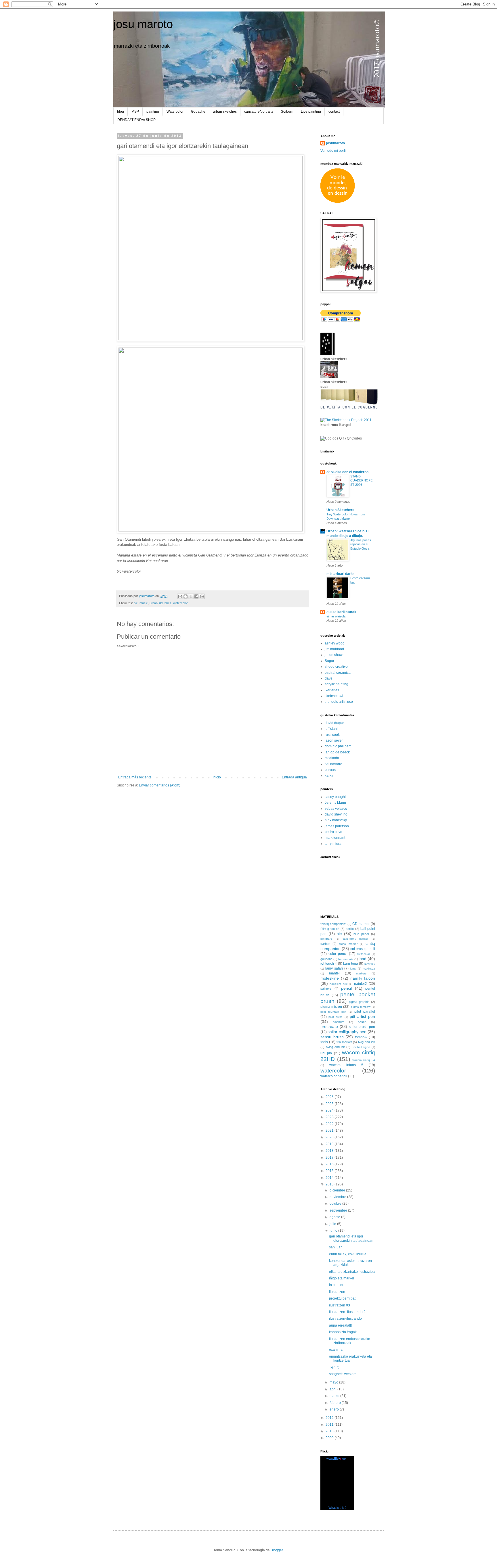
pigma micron (331, 1007)
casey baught (335, 797)
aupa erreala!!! (340, 1325)
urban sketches (225, 112)
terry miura (333, 844)
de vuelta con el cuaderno (347, 472)
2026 (330, 1097)
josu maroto (143, 24)
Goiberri (287, 112)
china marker (348, 943)
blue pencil (361, 934)
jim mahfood (334, 649)
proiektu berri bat (342, 1298)
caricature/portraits (258, 112)
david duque (334, 723)
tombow (361, 1037)
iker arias (332, 690)
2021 (330, 1131)
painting (152, 112)
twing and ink (335, 1047)
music (143, 603)
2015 (330, 1171)
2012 (330, 1418)
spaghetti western (343, 1374)
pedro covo (333, 832)
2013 (330, 1184)
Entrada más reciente (135, 777)
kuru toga (350, 964)
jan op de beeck (337, 752)
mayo (334, 1382)
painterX (360, 984)
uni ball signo (361, 1047)
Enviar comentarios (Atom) (159, 785)
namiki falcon (362, 978)
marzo (335, 1396)
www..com (337, 1458)
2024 (330, 1110)
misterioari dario (339, 574)
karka (329, 776)
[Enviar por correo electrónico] (180, 596)
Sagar (329, 661)
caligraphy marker (355, 938)
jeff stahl (331, 729)
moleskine (329, 978)
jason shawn (335, 655)
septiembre (339, 1210)
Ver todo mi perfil (333, 151)
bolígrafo (326, 938)
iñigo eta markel (341, 1278)
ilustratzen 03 (339, 1305)
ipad (362, 958)
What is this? (337, 1507)
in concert (336, 1285)
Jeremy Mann (335, 803)
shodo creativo (336, 667)
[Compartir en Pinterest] (202, 596)
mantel (334, 973)
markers (361, 973)
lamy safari (334, 968)
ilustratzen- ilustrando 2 (347, 1312)
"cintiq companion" (333, 924)
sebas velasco (336, 809)
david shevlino (336, 814)
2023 (330, 1117)
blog (120, 112)
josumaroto (335, 143)
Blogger (277, 1550)
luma (353, 968)
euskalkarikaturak (341, 612)
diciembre (338, 1190)
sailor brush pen (362, 1027)
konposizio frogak (343, 1332)
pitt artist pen (362, 1016)
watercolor (180, 603)
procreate (329, 1026)
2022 (330, 1124)
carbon (325, 943)
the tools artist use (339, 702)
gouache (326, 959)
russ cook (332, 735)
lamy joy (369, 963)
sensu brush (332, 1037)
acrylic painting (336, 684)
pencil (346, 988)
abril (333, 1389)
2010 (330, 1431)
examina (336, 1350)
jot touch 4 (328, 964)
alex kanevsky (336, 820)
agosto (335, 1217)
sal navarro (333, 764)
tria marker (344, 1042)
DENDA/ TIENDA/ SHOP (136, 120)
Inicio (217, 777)
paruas (330, 770)
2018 (330, 1151)
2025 (330, 1104)
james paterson (337, 826)
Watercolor (175, 112)
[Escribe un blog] (185, 596)
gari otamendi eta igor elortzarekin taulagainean (351, 1238)
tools (324, 1042)
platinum (338, 1022)
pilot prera (335, 1016)
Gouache (198, 112)
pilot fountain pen (333, 1011)
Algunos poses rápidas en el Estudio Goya (360, 544)
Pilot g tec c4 (329, 928)
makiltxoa (369, 968)
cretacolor (363, 953)
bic (136, 603)
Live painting (311, 112)
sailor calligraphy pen (347, 1031)
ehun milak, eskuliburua (347, 1254)
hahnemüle (345, 959)
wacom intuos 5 (346, 1065)
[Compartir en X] (191, 596)
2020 (330, 1137)
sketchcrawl (334, 696)
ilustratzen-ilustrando (345, 1319)
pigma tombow (360, 1006)
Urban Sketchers (340, 510)
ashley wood (335, 643)
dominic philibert (338, 746)
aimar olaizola (335, 616)
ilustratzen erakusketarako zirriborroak (349, 1341)
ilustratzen (337, 1292)
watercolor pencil (333, 1076)
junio (334, 1231)
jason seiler (334, 740)
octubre (336, 1204)
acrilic (350, 928)
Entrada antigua (294, 777)
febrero (336, 1403)
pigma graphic (359, 1001)
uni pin (326, 1053)
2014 (330, 1178)
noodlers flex (338, 983)
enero (335, 1409)
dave (328, 678)
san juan (336, 1247)
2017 (330, 1158)
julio (333, 1224)
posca (362, 1022)
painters (326, 988)
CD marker (361, 924)
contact (334, 112)
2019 (330, 1144)
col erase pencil (362, 949)
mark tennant (335, 838)
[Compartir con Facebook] (196, 596)
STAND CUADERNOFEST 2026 (361, 481)
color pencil (337, 954)
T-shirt (334, 1367)
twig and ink (366, 1042)
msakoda (332, 758)
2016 (330, 1164)
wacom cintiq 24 (363, 1060)
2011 (330, 1425)
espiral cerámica (338, 673)
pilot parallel (364, 1012)
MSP (135, 112)
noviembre (338, 1197)
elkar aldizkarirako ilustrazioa (352, 1272)
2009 (330, 1438)
